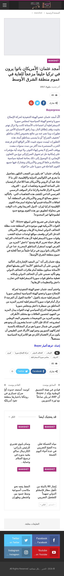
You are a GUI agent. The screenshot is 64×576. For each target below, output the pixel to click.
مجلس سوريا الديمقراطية (40, 357)
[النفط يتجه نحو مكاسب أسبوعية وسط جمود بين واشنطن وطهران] (19, 475)
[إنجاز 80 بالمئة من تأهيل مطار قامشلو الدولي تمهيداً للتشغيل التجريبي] (45, 475)
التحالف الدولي (37, 353)
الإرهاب (49, 353)
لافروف (55, 357)
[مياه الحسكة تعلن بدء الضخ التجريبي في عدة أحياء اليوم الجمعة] (45, 432)
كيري (9, 353)
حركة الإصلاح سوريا (22, 353)
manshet (53, 61)
